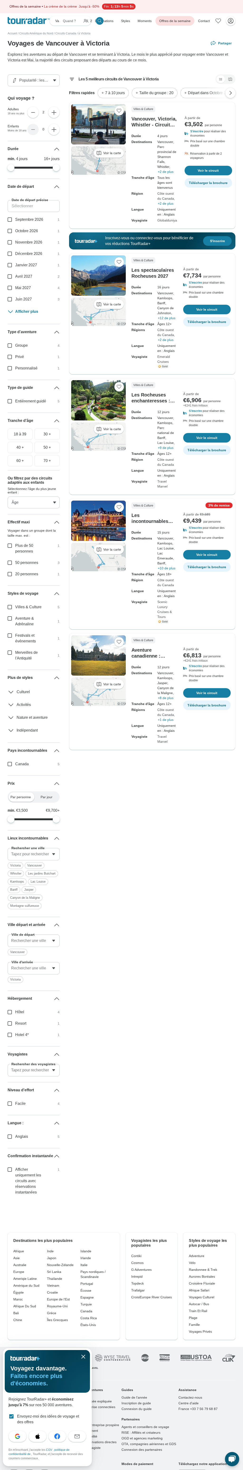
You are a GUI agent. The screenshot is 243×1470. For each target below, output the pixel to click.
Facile (20, 1103)
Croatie (52, 1292)
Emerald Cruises (163, 359)
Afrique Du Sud (24, 1306)
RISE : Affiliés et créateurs (141, 1432)
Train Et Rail (198, 1311)
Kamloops (17, 881)
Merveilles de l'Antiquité (26, 655)
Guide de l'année (134, 1397)
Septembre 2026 (29, 219)
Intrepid (137, 1276)
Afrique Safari (199, 1290)
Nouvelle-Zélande (60, 1265)
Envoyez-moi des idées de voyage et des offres (48, 1419)
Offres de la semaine (175, 21)
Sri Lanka (54, 1272)
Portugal (86, 1284)
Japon (51, 1258)
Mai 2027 (23, 288)
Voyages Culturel (201, 1297)
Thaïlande (54, 1279)
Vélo (192, 1263)
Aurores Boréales (202, 1276)
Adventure (196, 1256)
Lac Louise (38, 881)
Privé (19, 357)
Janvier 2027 (26, 265)
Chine (17, 1320)
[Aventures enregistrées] (218, 21)
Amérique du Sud (26, 1285)
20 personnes (26, 574)
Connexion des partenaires (142, 1450)
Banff (14, 889)
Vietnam (53, 1285)
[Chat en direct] (232, 1459)
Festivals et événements (25, 638)
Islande (85, 1251)
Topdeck (137, 1283)
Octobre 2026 (26, 231)
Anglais (21, 1136)
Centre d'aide (188, 1403)
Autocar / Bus (199, 1304)
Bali (16, 1313)
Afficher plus (26, 311)
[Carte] (230, 79)
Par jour (46, 797)
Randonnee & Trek (203, 1270)
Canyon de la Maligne (25, 897)
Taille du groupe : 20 (156, 93)
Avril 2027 (23, 276)
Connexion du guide (137, 1409)
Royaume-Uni (57, 1306)
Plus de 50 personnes (24, 548)
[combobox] (33, 854)
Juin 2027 (23, 299)
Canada (22, 764)
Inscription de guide (136, 1403)
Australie (19, 1265)
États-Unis (88, 1325)
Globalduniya (167, 220)
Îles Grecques (57, 1320)
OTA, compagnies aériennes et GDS (149, 1444)
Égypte (18, 1292)
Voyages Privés (200, 1331)
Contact (204, 21)
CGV (49, 1450)
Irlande (85, 1258)
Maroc (18, 1299)
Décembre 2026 (28, 254)
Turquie (86, 1304)
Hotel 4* (22, 1035)
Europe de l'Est (58, 1299)
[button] (208, 133)
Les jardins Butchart (42, 873)
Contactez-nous (190, 1397)
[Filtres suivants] (230, 93)
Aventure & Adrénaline (24, 621)
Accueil (12, 33)
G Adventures (141, 1270)
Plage (193, 1318)
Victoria (15, 865)
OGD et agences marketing (142, 1438)
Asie (16, 1258)
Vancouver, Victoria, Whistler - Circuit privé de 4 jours (154, 124)
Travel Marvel (162, 483)
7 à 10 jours (115, 93)
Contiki (136, 1256)
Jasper (28, 889)
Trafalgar (138, 1290)
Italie (84, 1265)
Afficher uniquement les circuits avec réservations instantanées (28, 1180)
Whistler (15, 873)
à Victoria (84, 33)
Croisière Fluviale (202, 1283)
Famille (194, 1325)
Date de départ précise (30, 200)
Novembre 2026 (28, 242)
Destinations (104, 21)
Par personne (20, 797)
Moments (145, 21)
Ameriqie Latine (25, 1279)
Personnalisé (26, 368)
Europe (18, 1272)
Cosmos (137, 1263)
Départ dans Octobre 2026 (210, 93)
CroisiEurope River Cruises (151, 1297)
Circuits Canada (65, 33)
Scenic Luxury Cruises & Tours (164, 609)
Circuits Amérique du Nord (36, 33)
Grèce (51, 1313)
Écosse (85, 1290)
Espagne (87, 1297)
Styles (125, 21)
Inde (50, 1251)
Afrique (18, 1251)
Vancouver (34, 865)
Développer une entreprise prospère (92, 1425)
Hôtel (19, 1012)
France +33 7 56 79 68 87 (198, 1409)
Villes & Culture (28, 607)
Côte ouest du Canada (165, 196)
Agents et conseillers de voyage (145, 1427)
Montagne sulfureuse (24, 906)
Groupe (21, 345)
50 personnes (26, 563)
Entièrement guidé (30, 401)
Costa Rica (88, 1318)
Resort (20, 1023)
